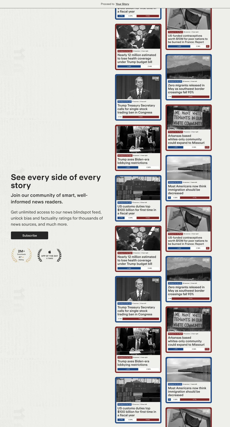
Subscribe (29, 235)
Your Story (122, 4)
